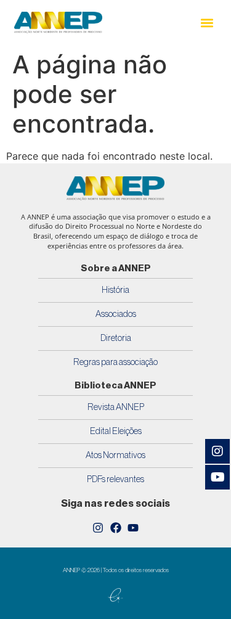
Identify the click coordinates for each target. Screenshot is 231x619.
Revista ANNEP (115, 407)
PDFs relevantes (115, 479)
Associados (115, 314)
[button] (207, 22)
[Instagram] (98, 528)
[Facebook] (116, 528)
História (115, 290)
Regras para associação (115, 362)
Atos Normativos (115, 455)
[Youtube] (133, 528)
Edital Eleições (116, 431)
